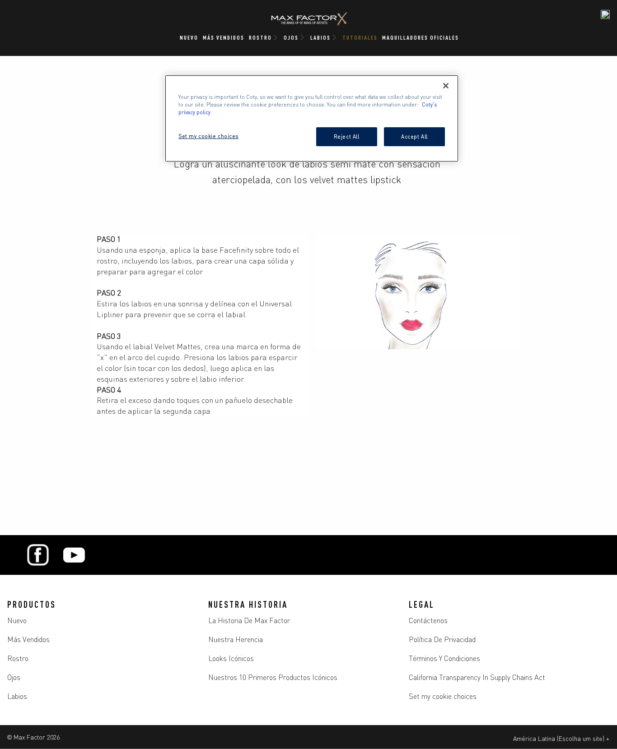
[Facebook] (38, 555)
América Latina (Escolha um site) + (561, 738)
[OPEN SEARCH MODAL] (605, 14)
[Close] (446, 86)
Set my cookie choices (443, 696)
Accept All (414, 136)
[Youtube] (74, 555)
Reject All (347, 136)
